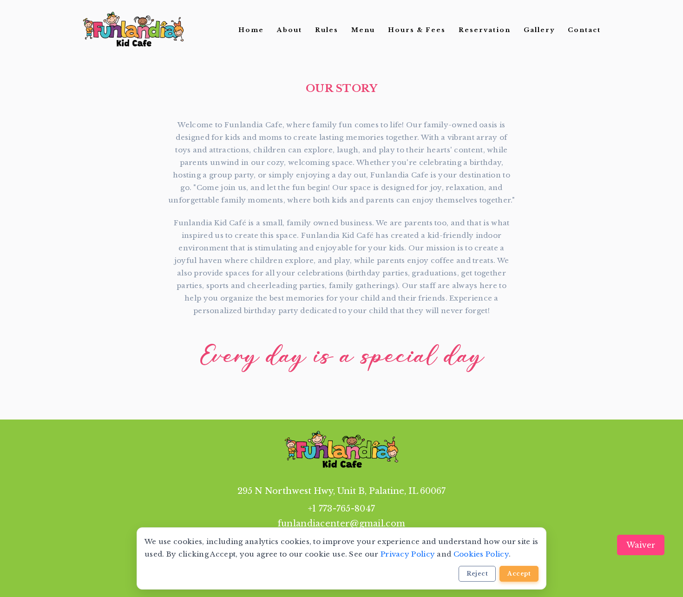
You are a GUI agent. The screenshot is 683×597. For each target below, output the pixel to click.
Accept (519, 573)
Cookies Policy (481, 554)
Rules (326, 30)
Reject (477, 573)
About (289, 30)
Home (251, 30)
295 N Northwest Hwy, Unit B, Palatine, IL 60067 (341, 491)
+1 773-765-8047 (341, 509)
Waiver (640, 545)
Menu (363, 30)
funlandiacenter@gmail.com (342, 523)
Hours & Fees (417, 30)
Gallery (539, 30)
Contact (584, 30)
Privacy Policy (408, 554)
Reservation (485, 30)
